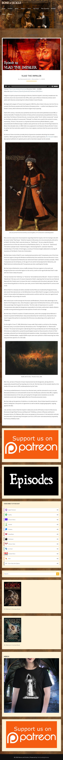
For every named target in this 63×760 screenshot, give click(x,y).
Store (29, 8)
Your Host (36, 8)
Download (23, 89)
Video (3, 14)
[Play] (6, 86)
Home (3, 8)
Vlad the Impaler (31, 76)
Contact (10, 14)
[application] (31, 86)
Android (26, 91)
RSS (38, 91)
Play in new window (14, 89)
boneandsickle (25, 79)
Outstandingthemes (43, 757)
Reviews (53, 8)
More (41, 91)
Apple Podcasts (14, 91)
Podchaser (33, 91)
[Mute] (52, 86)
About (16, 8)
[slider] (56, 86)
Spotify (21, 91)
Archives (10, 8)
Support (23, 8)
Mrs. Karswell (45, 8)
